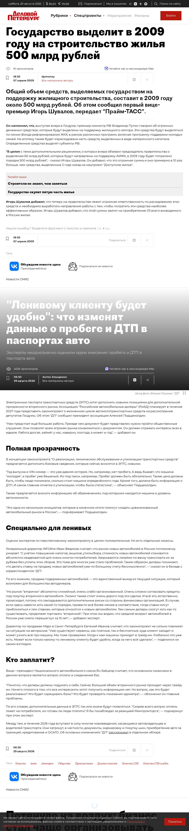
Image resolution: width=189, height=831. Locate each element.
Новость (20, 763)
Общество (64, 763)
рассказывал (118, 732)
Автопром (47, 763)
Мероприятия (119, 16)
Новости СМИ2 (17, 279)
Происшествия (84, 763)
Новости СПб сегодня (155, 763)
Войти (171, 15)
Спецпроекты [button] (88, 15)
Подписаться (93, 3)
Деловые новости (107, 763)
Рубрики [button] (60, 15)
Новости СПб (130, 763)
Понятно (175, 821)
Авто (33, 763)
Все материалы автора (57, 80)
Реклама (141, 16)
